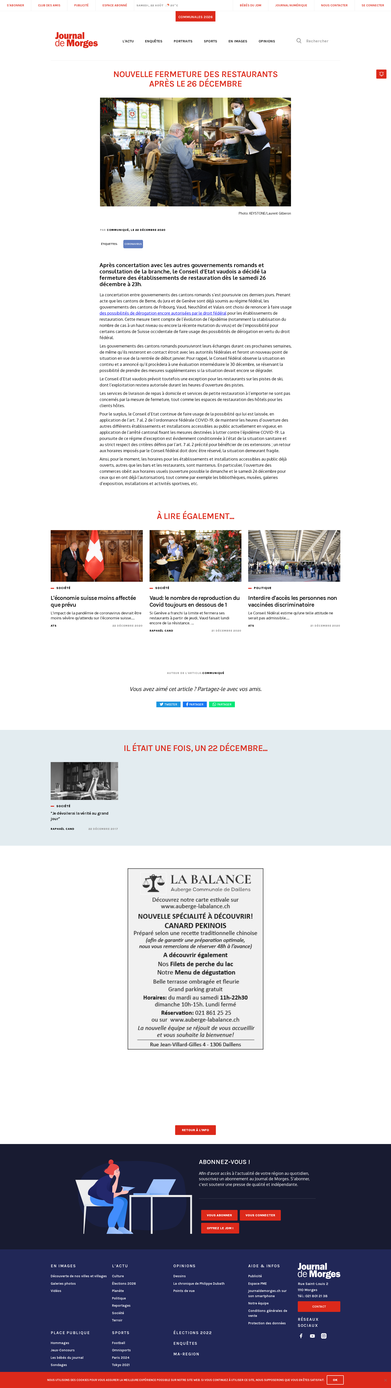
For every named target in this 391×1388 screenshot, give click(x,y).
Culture (118, 1276)
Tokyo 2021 (121, 1365)
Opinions (267, 41)
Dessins (179, 1276)
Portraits (183, 41)
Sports (210, 41)
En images (238, 41)
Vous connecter (260, 1215)
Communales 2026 (195, 17)
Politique (119, 1298)
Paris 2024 (120, 1358)
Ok (335, 1380)
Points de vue (184, 1291)
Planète (118, 1291)
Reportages (121, 1306)
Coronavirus (133, 244)
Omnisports (121, 1350)
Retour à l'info (195, 1130)
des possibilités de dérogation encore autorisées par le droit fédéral (163, 313)
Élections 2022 (192, 1332)
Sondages (59, 1365)
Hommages (60, 1343)
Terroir (117, 1320)
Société (118, 1313)
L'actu (128, 41)
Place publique (70, 1332)
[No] (385, 1380)
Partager (224, 704)
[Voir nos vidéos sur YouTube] (312, 1336)
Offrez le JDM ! (220, 1228)
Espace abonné (115, 5)
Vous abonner (219, 1215)
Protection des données (267, 1323)
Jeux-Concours (63, 1350)
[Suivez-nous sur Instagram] (324, 1336)
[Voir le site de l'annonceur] (195, 959)
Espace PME (257, 1284)
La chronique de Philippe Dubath (199, 1284)
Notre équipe (258, 1303)
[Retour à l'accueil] (319, 1272)
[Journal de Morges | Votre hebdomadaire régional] (76, 46)
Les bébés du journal (67, 1358)
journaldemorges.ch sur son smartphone (267, 1293)
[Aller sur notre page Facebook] (301, 1337)
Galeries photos (63, 1284)
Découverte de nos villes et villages (79, 1276)
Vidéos (56, 1291)
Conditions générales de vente (267, 1313)
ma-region (186, 1354)
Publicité (255, 1276)
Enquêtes (153, 41)
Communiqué (118, 230)
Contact (319, 1306)
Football (118, 1343)
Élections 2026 (124, 1284)
